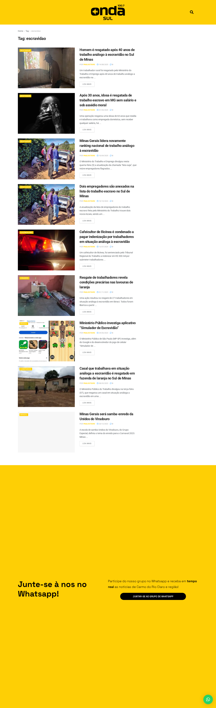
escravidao (36, 31)
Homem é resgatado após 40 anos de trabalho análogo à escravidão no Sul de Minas (107, 55)
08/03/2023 (103, 383)
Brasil (23, 324)
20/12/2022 (103, 424)
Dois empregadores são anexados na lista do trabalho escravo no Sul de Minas (107, 191)
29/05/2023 (103, 333)
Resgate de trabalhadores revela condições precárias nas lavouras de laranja (106, 282)
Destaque (25, 50)
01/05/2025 (103, 110)
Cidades (24, 278)
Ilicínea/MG (26, 232)
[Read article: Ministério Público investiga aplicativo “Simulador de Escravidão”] (46, 341)
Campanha (25, 369)
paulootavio (89, 65)
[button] (191, 12)
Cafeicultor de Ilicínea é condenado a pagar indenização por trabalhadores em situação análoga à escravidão (107, 237)
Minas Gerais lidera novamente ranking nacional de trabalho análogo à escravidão (107, 146)
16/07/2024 (103, 247)
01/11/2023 (103, 292)
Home (20, 31)
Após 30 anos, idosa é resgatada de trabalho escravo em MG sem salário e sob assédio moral (108, 100)
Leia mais (89, 83)
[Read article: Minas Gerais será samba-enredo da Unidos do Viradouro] (46, 432)
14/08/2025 (103, 65)
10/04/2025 (103, 156)
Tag (27, 31)
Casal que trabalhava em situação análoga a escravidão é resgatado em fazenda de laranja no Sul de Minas (107, 373)
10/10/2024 (103, 201)
